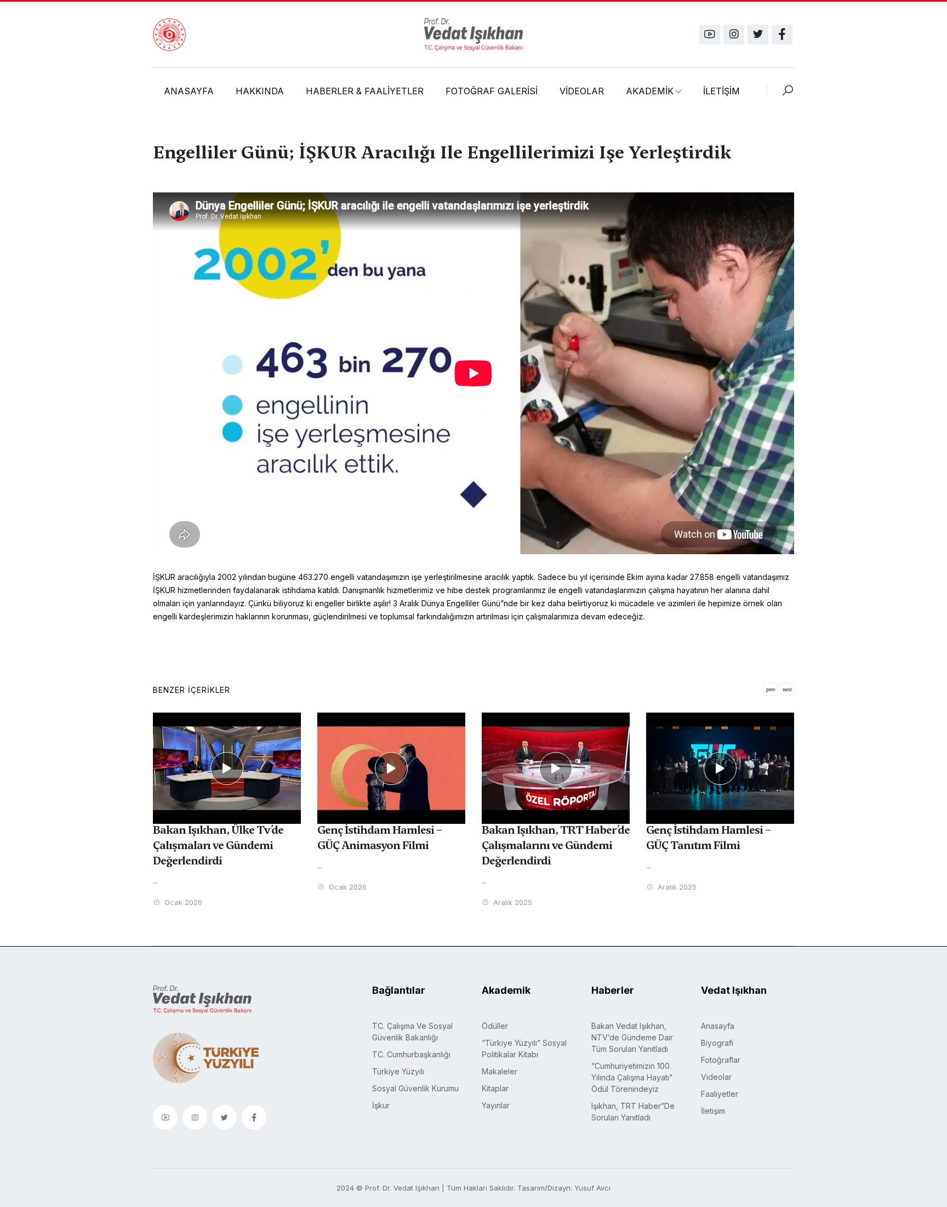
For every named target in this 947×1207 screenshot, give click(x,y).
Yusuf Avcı (592, 1187)
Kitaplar (495, 1088)
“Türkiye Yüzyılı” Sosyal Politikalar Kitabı (524, 1048)
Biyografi (717, 1042)
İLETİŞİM (721, 91)
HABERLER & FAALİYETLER (365, 91)
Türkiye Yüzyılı (398, 1071)
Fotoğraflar (720, 1059)
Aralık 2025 (511, 902)
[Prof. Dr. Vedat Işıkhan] (473, 34)
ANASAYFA (189, 91)
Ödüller (495, 1025)
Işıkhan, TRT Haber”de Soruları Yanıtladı (633, 1111)
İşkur (381, 1105)
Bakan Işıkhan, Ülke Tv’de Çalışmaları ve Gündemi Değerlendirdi (218, 845)
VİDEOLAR (582, 91)
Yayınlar (496, 1105)
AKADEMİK (650, 91)
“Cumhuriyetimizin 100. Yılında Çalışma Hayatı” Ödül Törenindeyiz (631, 1077)
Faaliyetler (719, 1093)
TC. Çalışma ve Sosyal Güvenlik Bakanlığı (412, 1031)
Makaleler (499, 1071)
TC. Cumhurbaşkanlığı (411, 1054)
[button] (787, 689)
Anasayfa (717, 1025)
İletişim (713, 1110)
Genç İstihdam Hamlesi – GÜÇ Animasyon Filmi (379, 837)
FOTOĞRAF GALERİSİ (492, 91)
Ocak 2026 (182, 902)
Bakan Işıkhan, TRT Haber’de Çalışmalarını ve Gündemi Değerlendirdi (556, 845)
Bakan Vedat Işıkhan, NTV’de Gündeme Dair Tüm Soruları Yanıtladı (632, 1037)
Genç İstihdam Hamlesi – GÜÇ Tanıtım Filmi (708, 837)
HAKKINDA (260, 91)
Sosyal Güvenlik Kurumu (415, 1088)
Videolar (716, 1076)
